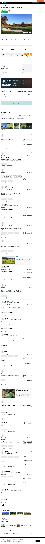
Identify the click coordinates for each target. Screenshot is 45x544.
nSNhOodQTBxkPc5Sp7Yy (8, 418)
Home (1, 5)
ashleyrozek (6, 134)
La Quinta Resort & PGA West (22, 390)
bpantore (6, 401)
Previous (29, 510)
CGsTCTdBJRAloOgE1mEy (8, 301)
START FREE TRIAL (40, 0)
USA (5, 5)
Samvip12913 (6, 370)
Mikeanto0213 (6, 334)
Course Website (26, 9)
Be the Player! (19, 258)
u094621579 (6, 169)
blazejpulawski (7, 471)
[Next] (31, 49)
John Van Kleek (24, 72)
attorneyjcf (6, 351)
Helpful (4, 166)
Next (30, 510)
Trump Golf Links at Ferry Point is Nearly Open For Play (26, 525)
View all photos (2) (27, 32)
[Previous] (29, 49)
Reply (14, 166)
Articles (22, 524)
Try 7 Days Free (6, 84)
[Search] (32, 2)
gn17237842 (6, 266)
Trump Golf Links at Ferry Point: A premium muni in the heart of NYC (10, 525)
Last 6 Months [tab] (25, 91)
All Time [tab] (21, 91)
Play (10, 2)
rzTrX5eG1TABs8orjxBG (8, 239)
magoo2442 (6, 434)
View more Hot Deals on (4, 58)
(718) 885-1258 (19, 9)
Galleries (6, 524)
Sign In (42, 2)
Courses (4, 5)
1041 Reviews (8, 10)
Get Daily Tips (23, 2)
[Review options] (31, 134)
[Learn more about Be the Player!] (8, 260)
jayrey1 (5, 204)
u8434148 (6, 451)
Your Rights (8, 540)
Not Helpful (10, 166)
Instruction (13, 2)
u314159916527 (7, 152)
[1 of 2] (16, 24)
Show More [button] (2, 74)
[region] (22, 541)
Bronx (10, 5)
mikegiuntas (6, 284)
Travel (20, 2)
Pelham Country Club (12, 516)
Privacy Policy (5, 539)
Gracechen (6, 318)
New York (8, 5)
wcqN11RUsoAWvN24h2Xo (8, 222)
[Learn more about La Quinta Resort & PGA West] (8, 393)
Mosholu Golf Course (19, 516)
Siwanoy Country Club (27, 516)
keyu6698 (6, 186)
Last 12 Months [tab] (30, 91)
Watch (17, 2)
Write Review (7, 519)
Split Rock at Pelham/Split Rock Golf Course (5, 517)
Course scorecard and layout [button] (5, 47)
